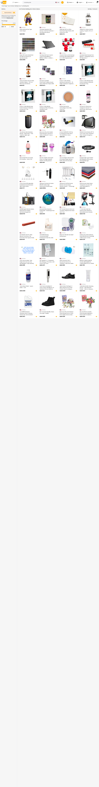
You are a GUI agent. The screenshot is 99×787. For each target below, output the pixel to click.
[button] (70, 2)
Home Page (4, 6)
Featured (95, 9)
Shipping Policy (10, 17)
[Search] (62, 2)
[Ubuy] (3, 2)
